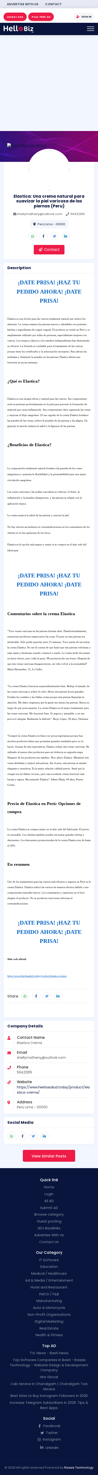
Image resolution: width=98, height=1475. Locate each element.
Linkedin (51, 1447)
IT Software (49, 1260)
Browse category (49, 1214)
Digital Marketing (49, 1321)
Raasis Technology (78, 1468)
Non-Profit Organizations (49, 1314)
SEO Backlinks (49, 1228)
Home (49, 1187)
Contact (53, 4)
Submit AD (49, 1207)
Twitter (51, 1432)
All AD (49, 1201)
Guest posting (49, 1221)
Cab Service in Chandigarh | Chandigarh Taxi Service (49, 1386)
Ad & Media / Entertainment (49, 1280)
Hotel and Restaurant (49, 1287)
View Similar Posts (49, 1156)
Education (49, 1266)
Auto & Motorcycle (49, 1307)
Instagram (51, 1439)
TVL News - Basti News (49, 1353)
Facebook (51, 1425)
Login (49, 1194)
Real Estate (49, 1328)
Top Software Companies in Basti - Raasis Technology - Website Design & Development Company (49, 1365)
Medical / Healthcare (49, 1273)
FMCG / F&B (49, 1294)
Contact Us (49, 1242)
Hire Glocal (49, 1377)
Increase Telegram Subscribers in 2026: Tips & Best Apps (49, 1405)
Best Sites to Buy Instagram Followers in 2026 (49, 1395)
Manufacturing (49, 1300)
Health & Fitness (49, 1335)
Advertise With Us (23, 4)
